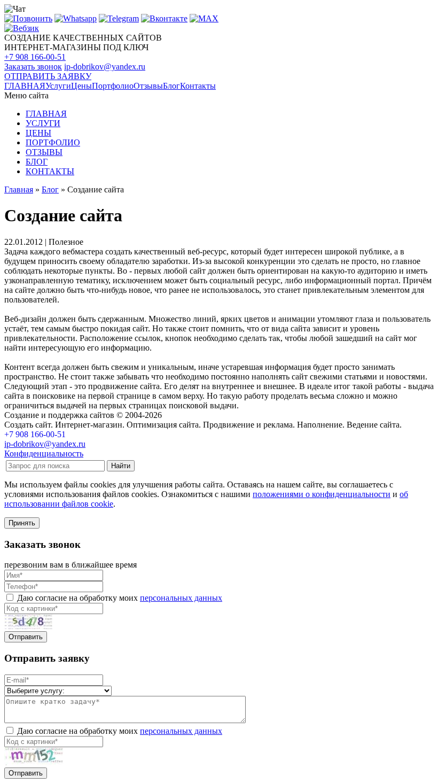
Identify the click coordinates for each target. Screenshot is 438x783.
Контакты (198, 85)
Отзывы (148, 85)
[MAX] (204, 18)
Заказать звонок (33, 66)
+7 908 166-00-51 (35, 56)
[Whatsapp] (75, 18)
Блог (171, 85)
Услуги (58, 85)
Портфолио (113, 85)
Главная (18, 189)
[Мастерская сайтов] (21, 28)
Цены (81, 85)
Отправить (26, 637)
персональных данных (181, 597)
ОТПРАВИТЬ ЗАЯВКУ (47, 76)
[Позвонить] (28, 18)
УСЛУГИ (43, 123)
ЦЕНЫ (38, 132)
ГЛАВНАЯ (24, 85)
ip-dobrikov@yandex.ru (104, 66)
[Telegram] (119, 18)
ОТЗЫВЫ (44, 152)
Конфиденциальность (43, 453)
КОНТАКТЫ (50, 171)
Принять (22, 523)
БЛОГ (37, 161)
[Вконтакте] (164, 18)
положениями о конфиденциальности (321, 494)
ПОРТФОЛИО (53, 142)
